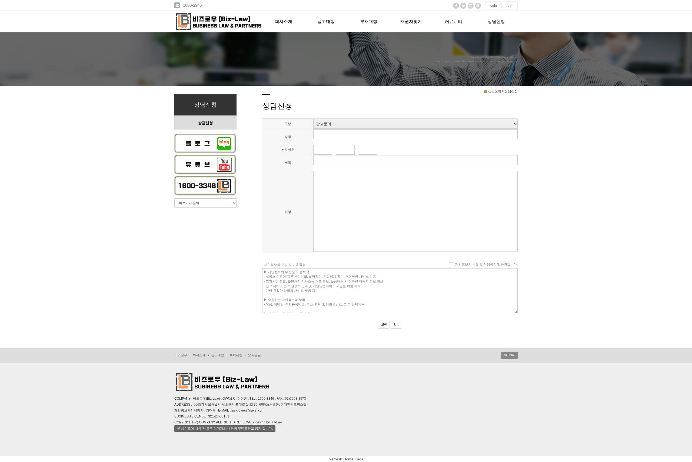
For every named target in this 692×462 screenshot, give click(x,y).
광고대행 (326, 21)
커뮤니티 (453, 21)
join (509, 6)
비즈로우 (180, 355)
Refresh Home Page (346, 459)
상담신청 (496, 21)
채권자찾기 (411, 21)
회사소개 (283, 21)
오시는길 (254, 355)
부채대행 (368, 21)
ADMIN (509, 355)
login (493, 6)
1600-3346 (192, 5)
